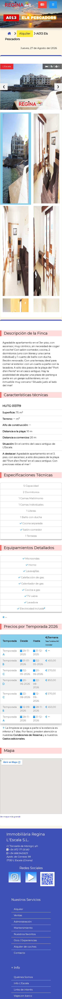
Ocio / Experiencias (25, 940)
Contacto (19, 952)
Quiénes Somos (23, 977)
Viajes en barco (23, 995)
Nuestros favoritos (25, 934)
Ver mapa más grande (10, 816)
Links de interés (23, 989)
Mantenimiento (23, 927)
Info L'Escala (21, 983)
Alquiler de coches (25, 946)
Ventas (18, 915)
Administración (23, 921)
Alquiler (24, 33)
